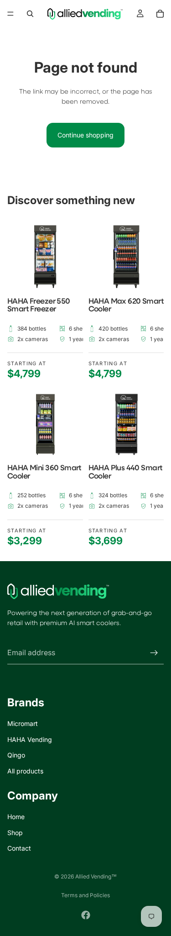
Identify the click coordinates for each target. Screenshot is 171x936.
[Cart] (160, 14)
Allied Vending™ (96, 876)
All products (25, 770)
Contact (19, 848)
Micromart (22, 723)
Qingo (16, 755)
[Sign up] (154, 652)
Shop (15, 832)
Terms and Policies (85, 895)
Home (16, 816)
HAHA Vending (29, 739)
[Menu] (10, 13)
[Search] (30, 14)
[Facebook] (85, 915)
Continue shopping (85, 135)
